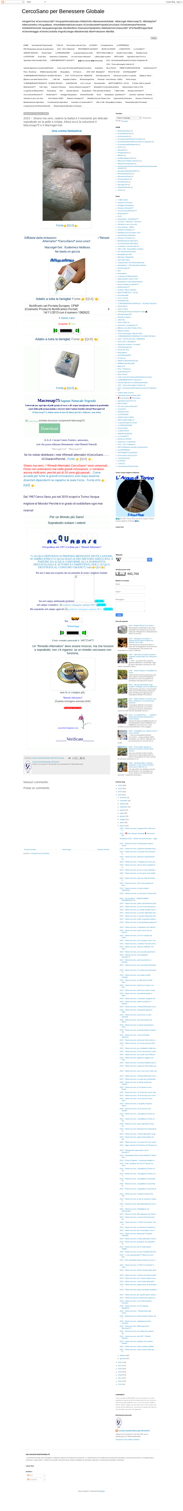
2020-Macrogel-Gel (103, 76)
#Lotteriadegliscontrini (126, 158)
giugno (122, 816)
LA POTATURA (29, 57)
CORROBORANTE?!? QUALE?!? (62, 60)
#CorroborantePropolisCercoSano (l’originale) (134, 142)
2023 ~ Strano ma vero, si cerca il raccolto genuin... (138, 907)
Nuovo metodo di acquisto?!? (80, 87)
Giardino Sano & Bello (125, 53)
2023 (120, 795)
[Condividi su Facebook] (81, 758)
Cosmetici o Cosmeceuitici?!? (82, 102)
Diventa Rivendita (86, 95)
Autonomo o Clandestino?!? (128, 325)
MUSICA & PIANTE (108, 49)
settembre (124, 807)
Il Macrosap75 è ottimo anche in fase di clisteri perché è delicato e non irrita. (66, 412)
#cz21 (99, 95)
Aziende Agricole (72, 91)
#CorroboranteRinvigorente (128, 144)
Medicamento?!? (30, 87)
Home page (66, 850)
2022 (120, 1362)
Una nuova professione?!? (33, 95)
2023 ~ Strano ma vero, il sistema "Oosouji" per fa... (138, 944)
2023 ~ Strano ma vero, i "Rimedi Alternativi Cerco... (138, 1007)
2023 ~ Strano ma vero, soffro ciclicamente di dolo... (138, 903)
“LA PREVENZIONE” (62, 53)
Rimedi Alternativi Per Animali (136, 102)
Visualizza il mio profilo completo (127, 1440)
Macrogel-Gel (123, 185)
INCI (61, 91)
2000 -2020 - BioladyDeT (95, 72)
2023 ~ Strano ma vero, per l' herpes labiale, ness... (138, 1278)
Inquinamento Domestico (123, 98)
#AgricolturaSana (124, 131)
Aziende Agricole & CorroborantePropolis (39, 68)
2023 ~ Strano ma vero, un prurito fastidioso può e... (138, 1063)
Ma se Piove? (111, 68)
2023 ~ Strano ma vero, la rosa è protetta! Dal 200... (138, 1252)
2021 (120, 1366)
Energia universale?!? (136, 91)
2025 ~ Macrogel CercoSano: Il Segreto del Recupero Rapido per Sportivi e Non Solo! (141, 641)
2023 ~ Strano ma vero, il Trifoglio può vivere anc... (138, 862)
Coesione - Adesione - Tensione (140, 95)
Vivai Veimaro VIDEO (55, 98)
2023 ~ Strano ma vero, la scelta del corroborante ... (138, 1079)
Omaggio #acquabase (69, 95)
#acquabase (51, 91)
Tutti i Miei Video (124, 260)
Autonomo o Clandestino (59, 57)
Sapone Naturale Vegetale (78, 401)
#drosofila (121, 150)
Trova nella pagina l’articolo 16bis (130, 333)
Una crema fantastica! (67, 131)
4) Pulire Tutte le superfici (141, 83)
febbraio (123, 1355)
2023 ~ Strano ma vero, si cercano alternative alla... (138, 913)
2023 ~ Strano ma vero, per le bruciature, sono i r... (138, 1230)
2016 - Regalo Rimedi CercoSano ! (141, 626)
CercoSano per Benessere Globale (63, 11)
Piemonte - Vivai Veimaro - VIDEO (110, 79)
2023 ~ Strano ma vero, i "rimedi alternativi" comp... (138, 1134)
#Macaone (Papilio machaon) (128, 161)
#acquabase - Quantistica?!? (115, 95)
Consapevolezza (107, 45)
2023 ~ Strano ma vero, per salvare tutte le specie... (138, 1295)
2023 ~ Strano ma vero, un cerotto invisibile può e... (138, 910)
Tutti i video (43, 87)
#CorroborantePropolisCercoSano (130, 139)
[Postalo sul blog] (76, 758)
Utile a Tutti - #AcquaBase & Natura (109, 102)
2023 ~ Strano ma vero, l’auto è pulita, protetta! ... (137, 1346)
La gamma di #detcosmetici (34, 91)
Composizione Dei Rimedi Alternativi (37, 106)
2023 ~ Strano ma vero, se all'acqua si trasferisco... (138, 1227)
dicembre (123, 797)
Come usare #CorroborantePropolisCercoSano (74, 68)
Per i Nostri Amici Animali (127, 252)
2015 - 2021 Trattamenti (65, 49)
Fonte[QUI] (65, 225)
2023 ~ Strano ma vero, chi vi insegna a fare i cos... (138, 940)
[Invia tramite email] (73, 758)
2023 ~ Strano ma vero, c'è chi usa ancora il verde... (138, 1051)
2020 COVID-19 (123, 322)
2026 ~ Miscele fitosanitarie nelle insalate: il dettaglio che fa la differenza (143, 686)
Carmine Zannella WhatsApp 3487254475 (134, 1431)
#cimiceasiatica (123, 136)
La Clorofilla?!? (139, 49)
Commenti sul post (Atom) (40, 853)
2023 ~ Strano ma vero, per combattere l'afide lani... (138, 1048)
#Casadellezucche (124, 134)
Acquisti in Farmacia (58, 87)
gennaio (123, 1358)
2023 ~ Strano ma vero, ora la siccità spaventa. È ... (138, 952)
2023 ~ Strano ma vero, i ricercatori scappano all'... (138, 998)
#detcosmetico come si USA (128, 279)
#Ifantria (121, 155)
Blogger (102, 1491)
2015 (120, 1384)
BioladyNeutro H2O (125, 254)
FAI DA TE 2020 (114, 72)
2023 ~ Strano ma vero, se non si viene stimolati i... (138, 870)
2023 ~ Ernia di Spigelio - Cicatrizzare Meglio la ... (138, 1160)
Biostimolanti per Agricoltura (34, 102)
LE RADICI (93, 45)
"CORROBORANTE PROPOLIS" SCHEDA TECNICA (43, 76)
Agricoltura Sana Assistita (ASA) (35, 60)
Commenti (33, 1480)
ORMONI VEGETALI (31, 53)
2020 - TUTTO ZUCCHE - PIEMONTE (78, 76)
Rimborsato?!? (51, 95)
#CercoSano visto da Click (76, 45)
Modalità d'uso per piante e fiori (129, 233)
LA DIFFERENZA (123, 45)
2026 (120, 785)
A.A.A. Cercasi (85, 83)
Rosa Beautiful (99, 83)
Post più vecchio (103, 850)
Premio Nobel (47, 53)
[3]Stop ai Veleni (145, 76)
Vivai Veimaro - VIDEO (126, 227)
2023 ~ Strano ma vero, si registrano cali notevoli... (138, 927)
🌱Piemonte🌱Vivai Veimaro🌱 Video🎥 (132, 312)
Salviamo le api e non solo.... (34, 98)
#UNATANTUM (71, 83)
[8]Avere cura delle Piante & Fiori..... (36, 79)
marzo (122, 826)
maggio (123, 819)
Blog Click (121, 366)
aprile (122, 823)
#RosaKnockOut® (124, 176)
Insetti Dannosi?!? (150, 68)
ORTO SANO (119, 57)
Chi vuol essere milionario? (81, 57)
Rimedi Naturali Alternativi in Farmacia (68, 106)
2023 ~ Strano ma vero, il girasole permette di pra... (138, 849)
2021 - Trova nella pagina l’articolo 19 (120, 64)
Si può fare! (42, 57)
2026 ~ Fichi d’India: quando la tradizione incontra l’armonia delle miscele (141, 749)
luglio (122, 813)
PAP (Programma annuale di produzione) (39, 49)
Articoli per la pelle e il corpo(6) (124, 76)
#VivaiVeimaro (123, 182)
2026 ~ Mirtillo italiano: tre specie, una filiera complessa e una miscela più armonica (142, 701)
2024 (120, 792)
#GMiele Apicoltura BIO (48, 72)
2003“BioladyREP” (130, 72)
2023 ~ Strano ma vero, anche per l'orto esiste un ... (138, 1040)
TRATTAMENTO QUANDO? (88, 49)
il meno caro (67, 318)
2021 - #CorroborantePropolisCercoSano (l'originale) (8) (126, 60)
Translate (124, 121)
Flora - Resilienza (30, 72)
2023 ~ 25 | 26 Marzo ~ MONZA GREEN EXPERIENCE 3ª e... (134, 899)
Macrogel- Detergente (126, 257)
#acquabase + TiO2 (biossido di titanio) (96, 91)
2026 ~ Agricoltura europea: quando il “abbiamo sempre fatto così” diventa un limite (143, 656)
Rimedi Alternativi (124, 187)
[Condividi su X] (78, 758)
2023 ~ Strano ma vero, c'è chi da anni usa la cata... (138, 1092)
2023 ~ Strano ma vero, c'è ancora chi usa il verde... (138, 1142)
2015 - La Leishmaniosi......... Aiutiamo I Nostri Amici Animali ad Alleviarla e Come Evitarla (143, 717)
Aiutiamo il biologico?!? (75, 98)
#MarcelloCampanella (126, 164)
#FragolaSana (123, 153)
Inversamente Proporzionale (42, 45)
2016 (120, 1381)
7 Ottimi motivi (119, 91)
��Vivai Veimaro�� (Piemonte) (90, 61)
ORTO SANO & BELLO (104, 53)
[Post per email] (69, 758)
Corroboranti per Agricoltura (57, 102)
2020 (120, 1369)
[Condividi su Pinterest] (83, 758)
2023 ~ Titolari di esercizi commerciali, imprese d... (138, 1298)
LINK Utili (56, 79)
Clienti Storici (122, 306)
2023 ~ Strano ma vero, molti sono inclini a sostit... (138, 990)
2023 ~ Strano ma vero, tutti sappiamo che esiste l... (138, 1214)
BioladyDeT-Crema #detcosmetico (106, 87)
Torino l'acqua (131, 79)
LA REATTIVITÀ (124, 49)
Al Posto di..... (78, 72)
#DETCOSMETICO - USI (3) (119, 83)
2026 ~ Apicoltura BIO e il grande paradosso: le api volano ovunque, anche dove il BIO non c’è (141, 765)
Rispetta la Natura (69, 79)
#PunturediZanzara (125, 174)
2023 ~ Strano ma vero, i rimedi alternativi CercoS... (138, 1239)
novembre (124, 801)
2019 (120, 1372)
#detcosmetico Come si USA (132, 87)
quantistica (99, 68)
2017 (120, 1378)
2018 (120, 1375)
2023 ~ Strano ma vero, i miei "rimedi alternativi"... (138, 1281)
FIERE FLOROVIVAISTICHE (130, 68)
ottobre (122, 804)
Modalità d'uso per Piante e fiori (98, 98)
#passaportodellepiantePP (127, 171)
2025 (120, 789)
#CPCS (120, 147)
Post (31, 1475)
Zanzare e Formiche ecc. (144, 98)
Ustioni (120, 190)
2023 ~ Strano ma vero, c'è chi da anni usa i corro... (138, 1095)
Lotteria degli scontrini (103, 57)
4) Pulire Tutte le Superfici (127, 290)
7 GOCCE (59, 45)
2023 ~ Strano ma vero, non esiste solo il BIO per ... (138, 1055)
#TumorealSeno (123, 179)
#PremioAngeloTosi (87, 79)
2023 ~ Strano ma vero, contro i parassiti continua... (138, 919)
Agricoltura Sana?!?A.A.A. (136, 57)
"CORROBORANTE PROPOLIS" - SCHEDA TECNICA (43, 83)
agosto (122, 810)
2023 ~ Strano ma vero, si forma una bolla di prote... (138, 1275)
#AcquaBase (65, 72)
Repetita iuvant (141, 53)
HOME (25, 45)
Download (49, 428)
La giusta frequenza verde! (83, 53)
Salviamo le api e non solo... (128, 224)
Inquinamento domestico (127, 235)
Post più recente (30, 850)
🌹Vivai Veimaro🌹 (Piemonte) (129, 398)
